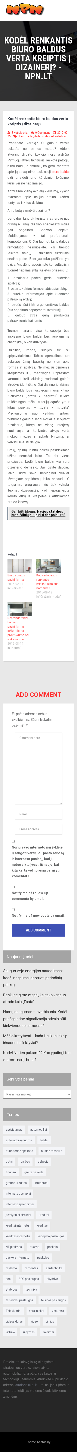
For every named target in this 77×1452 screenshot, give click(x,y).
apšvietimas (14, 1129)
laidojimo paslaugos (51, 1236)
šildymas (29, 1332)
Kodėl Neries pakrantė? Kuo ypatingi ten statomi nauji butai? (37, 1056)
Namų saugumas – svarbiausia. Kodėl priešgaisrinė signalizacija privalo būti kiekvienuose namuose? (35, 1019)
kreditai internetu (17, 1225)
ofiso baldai (58, 136)
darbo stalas (42, 136)
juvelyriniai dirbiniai (18, 1215)
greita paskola (33, 1172)
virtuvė (10, 1332)
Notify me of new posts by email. (38, 916)
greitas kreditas (16, 1183)
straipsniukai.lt (26, 1385)
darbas (25, 1161)
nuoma (34, 1247)
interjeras (41, 1183)
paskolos (43, 1257)
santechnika (54, 1268)
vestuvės (58, 1311)
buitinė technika (51, 1151)
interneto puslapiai (18, 1193)
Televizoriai (13, 1311)
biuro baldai (26, 136)
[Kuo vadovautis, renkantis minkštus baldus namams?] (48, 566)
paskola (52, 1247)
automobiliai (38, 1129)
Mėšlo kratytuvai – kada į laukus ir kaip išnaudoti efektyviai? (35, 1039)
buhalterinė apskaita (19, 1151)
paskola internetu (17, 1257)
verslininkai (36, 1311)
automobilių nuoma (19, 1140)
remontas (31, 1268)
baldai (44, 1140)
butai (9, 1161)
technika (31, 1289)
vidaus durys (14, 1321)
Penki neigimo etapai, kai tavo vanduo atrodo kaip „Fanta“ (34, 998)
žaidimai (48, 1332)
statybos (12, 1289)
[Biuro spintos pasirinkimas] (19, 566)
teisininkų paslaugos (19, 1300)
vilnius (50, 1321)
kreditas (42, 1225)
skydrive (52, 1279)
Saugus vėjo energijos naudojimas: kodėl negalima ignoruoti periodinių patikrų (33, 978)
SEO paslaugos (29, 1279)
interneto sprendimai (20, 1204)
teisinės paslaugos (53, 1300)
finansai (11, 1172)
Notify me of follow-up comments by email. (30, 896)
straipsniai (22, 133)
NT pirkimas (14, 1247)
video (34, 1321)
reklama (11, 1268)
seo (8, 1279)
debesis (43, 1161)
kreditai (44, 1215)
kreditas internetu (18, 1236)
